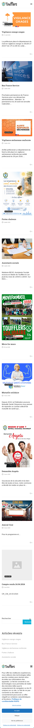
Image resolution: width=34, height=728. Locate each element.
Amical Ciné (7, 525)
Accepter (17, 710)
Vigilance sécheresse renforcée (16, 140)
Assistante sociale (10, 263)
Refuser (17, 715)
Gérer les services (16, 705)
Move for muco (9, 344)
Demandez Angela (10, 471)
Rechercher (6, 618)
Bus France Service (10, 85)
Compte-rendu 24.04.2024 (13, 584)
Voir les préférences (17, 720)
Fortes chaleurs (9, 219)
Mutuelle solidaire (10, 392)
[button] (31, 666)
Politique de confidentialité (9, 725)
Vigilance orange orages (13, 32)
